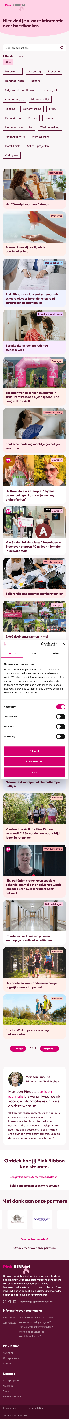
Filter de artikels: (13, 56)
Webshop (8, 1385)
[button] (63, 6)
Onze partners (11, 1358)
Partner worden (12, 1396)
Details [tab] (35, 653)
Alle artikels (9, 1317)
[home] (14, 6)
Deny (34, 772)
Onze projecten (11, 1380)
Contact (7, 1363)
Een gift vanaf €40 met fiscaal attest (33, 1177)
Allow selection (34, 761)
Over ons (8, 1352)
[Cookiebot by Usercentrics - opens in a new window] (43, 644)
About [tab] (56, 653)
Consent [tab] (12, 653)
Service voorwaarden (15, 1415)
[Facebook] (9, 1301)
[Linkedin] (14, 1301)
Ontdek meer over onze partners (34, 1248)
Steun (6, 1391)
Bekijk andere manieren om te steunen (34, 1185)
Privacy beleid (10, 1408)
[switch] (60, 716)
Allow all (34, 751)
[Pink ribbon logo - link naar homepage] (16, 1269)
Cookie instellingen (36, 1408)
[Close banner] (64, 644)
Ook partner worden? (34, 1239)
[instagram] (4, 1301)
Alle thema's (9, 1322)
